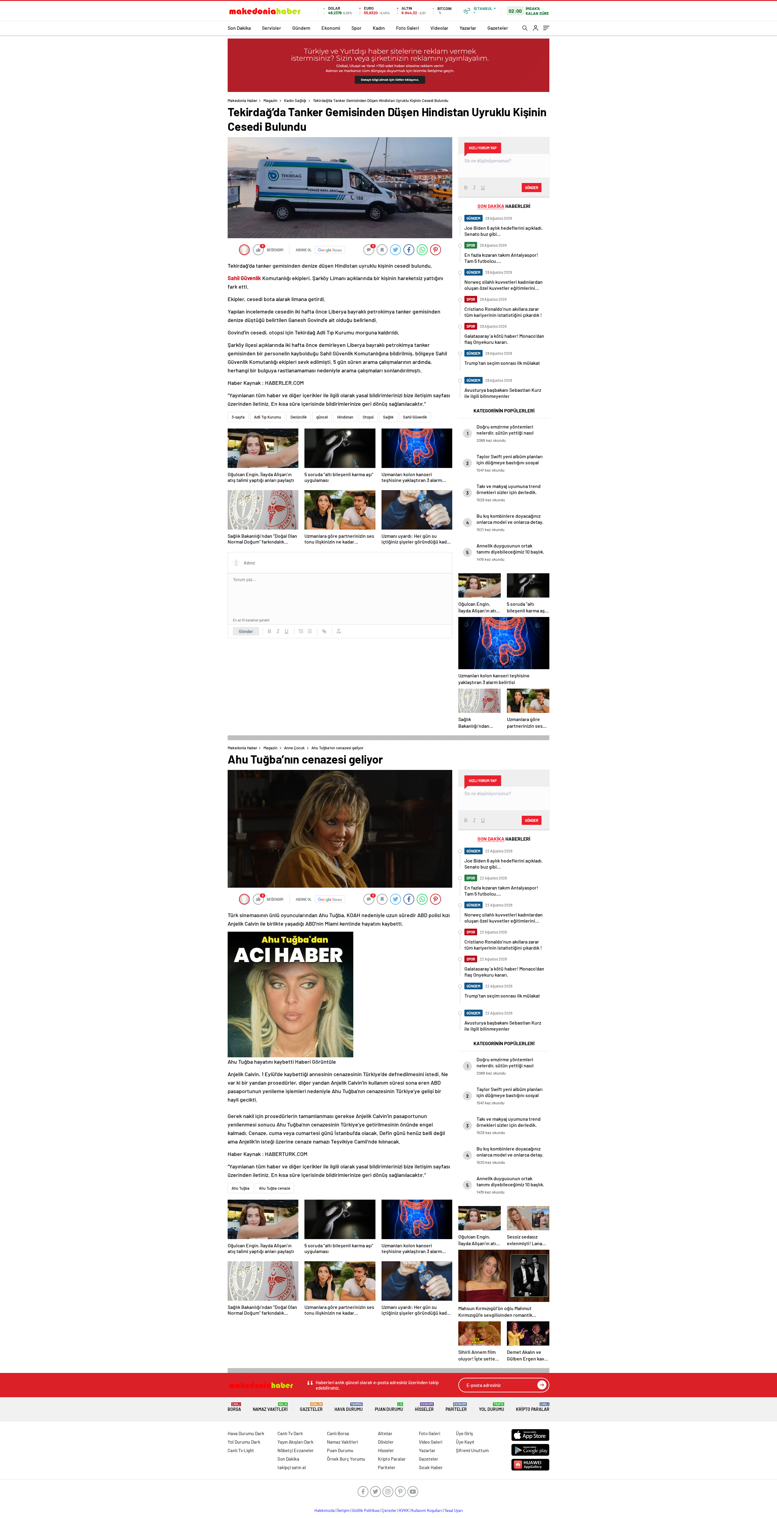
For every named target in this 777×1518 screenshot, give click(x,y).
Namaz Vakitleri (270, 1407)
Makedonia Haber (242, 100)
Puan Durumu (389, 1407)
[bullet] (309, 631)
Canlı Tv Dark (290, 1433)
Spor (356, 28)
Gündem (301, 28)
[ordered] (301, 631)
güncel (322, 417)
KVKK (404, 1510)
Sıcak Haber (431, 1467)
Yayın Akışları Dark (295, 1442)
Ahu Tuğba (240, 1188)
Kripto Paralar (532, 1407)
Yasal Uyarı (453, 1510)
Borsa (234, 1407)
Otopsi (368, 417)
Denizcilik (298, 417)
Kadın (379, 28)
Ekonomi (330, 28)
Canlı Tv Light (241, 1450)
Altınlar (385, 1433)
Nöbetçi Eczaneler (295, 1450)
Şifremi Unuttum (472, 1450)
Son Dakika (239, 28)
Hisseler (424, 1407)
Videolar (439, 28)
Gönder (246, 631)
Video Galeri (430, 1442)
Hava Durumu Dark (246, 1433)
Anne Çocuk (294, 747)
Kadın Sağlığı (295, 100)
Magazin (270, 100)
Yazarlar (468, 28)
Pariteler (456, 1407)
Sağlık (388, 417)
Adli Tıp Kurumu (267, 417)
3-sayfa (238, 417)
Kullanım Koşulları (426, 1510)
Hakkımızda (324, 1510)
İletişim (343, 1510)
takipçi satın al (291, 1467)
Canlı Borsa (338, 1433)
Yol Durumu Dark (244, 1442)
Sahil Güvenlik (415, 417)
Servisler (271, 28)
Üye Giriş (464, 1433)
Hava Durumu (348, 1407)
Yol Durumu (491, 1407)
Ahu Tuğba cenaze (274, 1188)
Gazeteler (497, 28)
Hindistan (345, 417)
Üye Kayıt (465, 1442)
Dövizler (386, 1442)
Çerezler (389, 1510)
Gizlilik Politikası (366, 1510)
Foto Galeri (407, 28)
